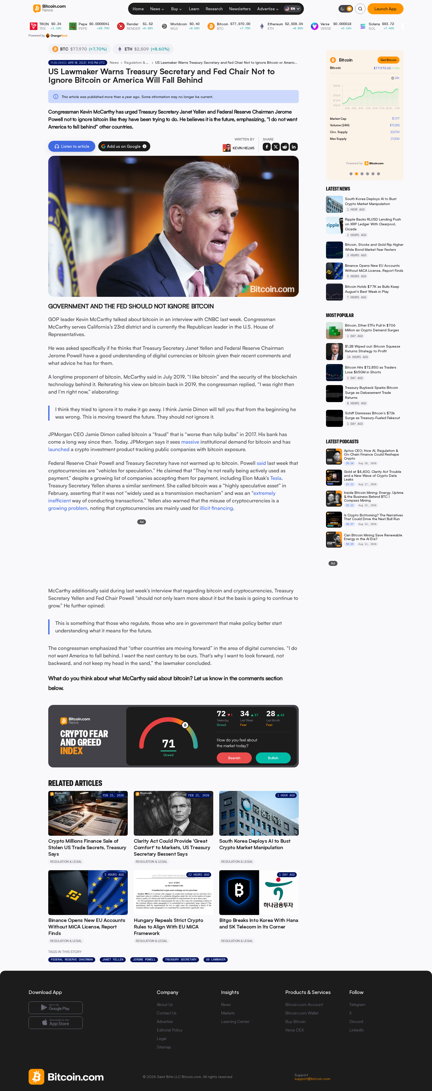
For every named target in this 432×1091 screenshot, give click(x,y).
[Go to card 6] (378, 173)
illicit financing (216, 508)
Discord (356, 1021)
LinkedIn (356, 1029)
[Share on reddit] (285, 147)
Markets (228, 1012)
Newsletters (240, 8)
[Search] (360, 9)
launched (59, 449)
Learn (194, 8)
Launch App (385, 8)
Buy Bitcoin (295, 1021)
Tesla (276, 478)
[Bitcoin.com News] (49, 9)
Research (214, 8)
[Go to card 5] (373, 173)
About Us (165, 1004)
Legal (161, 1038)
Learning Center (235, 1021)
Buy (174, 8)
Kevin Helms (243, 148)
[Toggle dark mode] (345, 9)
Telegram (357, 1004)
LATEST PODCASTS (342, 442)
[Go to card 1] (351, 173)
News (155, 8)
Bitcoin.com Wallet (301, 1012)
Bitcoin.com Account (304, 1004)
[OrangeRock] (57, 35)
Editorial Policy (169, 1029)
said (261, 463)
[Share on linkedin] (294, 147)
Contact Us (166, 1012)
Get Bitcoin (388, 60)
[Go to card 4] (367, 173)
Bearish (234, 758)
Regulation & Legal (137, 62)
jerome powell (144, 959)
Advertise (266, 8)
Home (138, 8)
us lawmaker (215, 959)
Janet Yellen (112, 959)
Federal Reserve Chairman (72, 959)
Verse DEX (294, 1029)
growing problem (67, 508)
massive (190, 442)
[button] (145, 146)
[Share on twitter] (276, 147)
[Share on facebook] (267, 147)
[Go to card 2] (356, 173)
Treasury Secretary (180, 959)
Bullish (273, 758)
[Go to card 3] (362, 173)
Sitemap (164, 1046)
